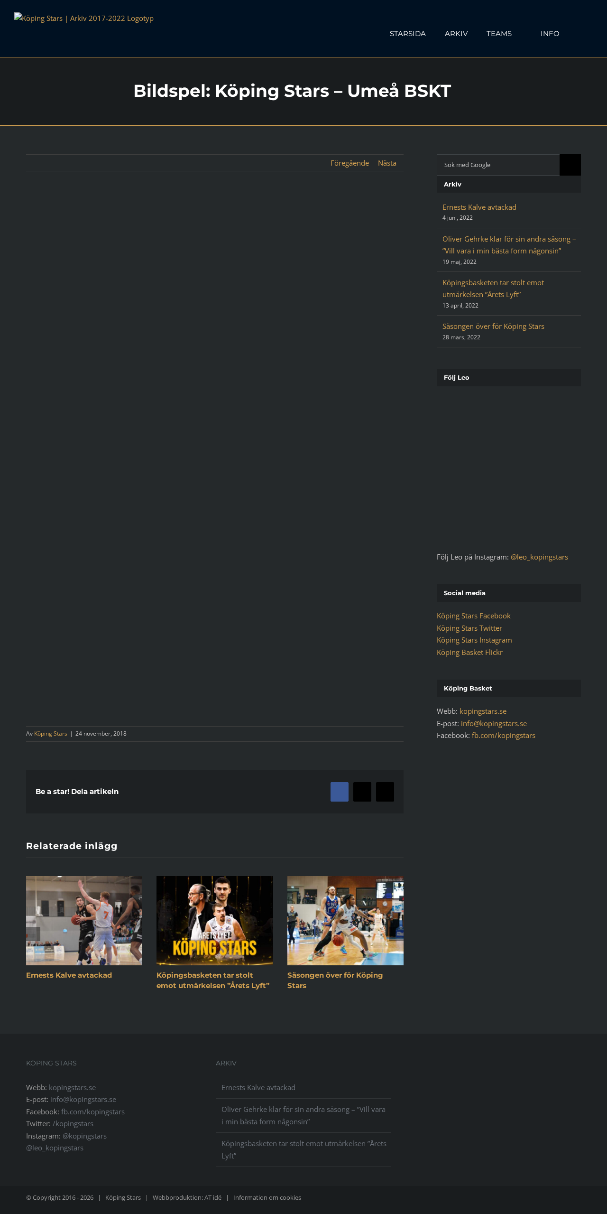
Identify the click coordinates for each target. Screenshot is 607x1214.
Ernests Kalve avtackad (69, 975)
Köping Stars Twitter (469, 628)
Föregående (350, 163)
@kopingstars (85, 1135)
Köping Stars (50, 733)
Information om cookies (267, 1197)
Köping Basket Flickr (470, 652)
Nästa (387, 163)
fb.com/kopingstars (503, 735)
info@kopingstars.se (494, 723)
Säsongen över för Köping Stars (493, 326)
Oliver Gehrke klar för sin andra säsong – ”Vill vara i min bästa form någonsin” (303, 1115)
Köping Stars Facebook (474, 615)
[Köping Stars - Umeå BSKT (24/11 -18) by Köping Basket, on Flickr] (215, 471)
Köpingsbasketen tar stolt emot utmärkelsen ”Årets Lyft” (303, 1149)
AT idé (212, 1197)
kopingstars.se (483, 711)
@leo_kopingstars (539, 556)
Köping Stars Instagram (474, 639)
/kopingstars (73, 1123)
